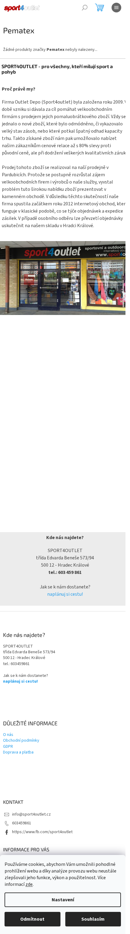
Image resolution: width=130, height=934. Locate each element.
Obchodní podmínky (21, 741)
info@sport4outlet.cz (31, 814)
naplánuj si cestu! (65, 594)
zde (29, 884)
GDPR (8, 747)
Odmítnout (32, 919)
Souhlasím (93, 919)
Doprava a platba (18, 752)
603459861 (21, 823)
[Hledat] (85, 8)
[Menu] (116, 8)
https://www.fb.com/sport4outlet (42, 832)
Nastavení (63, 899)
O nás (8, 735)
